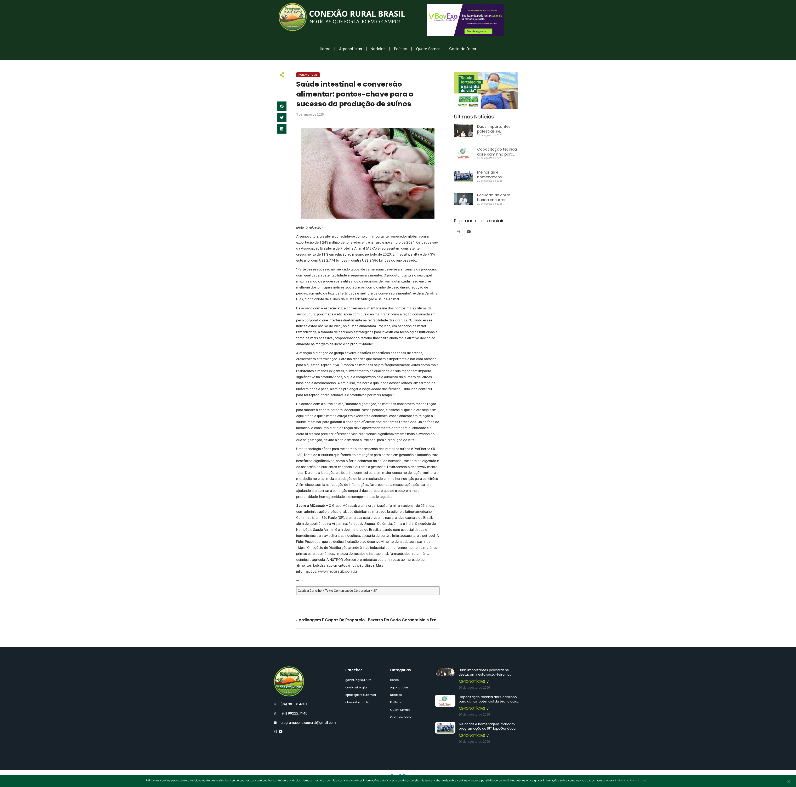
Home (325, 48)
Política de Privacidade (630, 780)
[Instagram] (458, 231)
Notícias (378, 48)
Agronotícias (350, 48)
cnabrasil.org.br (356, 687)
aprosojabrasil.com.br (360, 695)
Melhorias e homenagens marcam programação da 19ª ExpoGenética (487, 726)
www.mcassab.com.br (337, 571)
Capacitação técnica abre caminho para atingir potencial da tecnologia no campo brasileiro (488, 701)
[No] (788, 782)
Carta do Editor (462, 48)
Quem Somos (428, 48)
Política (400, 48)
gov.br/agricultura (358, 680)
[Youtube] (469, 231)
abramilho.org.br (357, 702)
